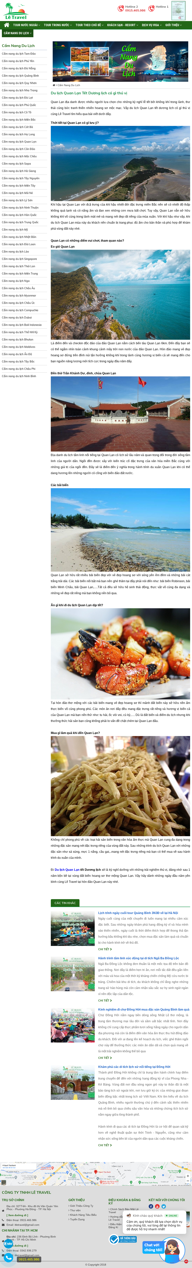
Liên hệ (40, 33)
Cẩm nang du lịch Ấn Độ (17, 354)
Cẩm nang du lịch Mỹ (15, 229)
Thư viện (75, 1210)
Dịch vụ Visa (151, 25)
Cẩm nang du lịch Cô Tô (16, 112)
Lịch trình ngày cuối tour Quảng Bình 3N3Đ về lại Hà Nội (138, 913)
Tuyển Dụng (77, 1219)
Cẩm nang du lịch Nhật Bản (19, 237)
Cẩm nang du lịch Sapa (16, 163)
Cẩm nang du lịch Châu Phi (18, 369)
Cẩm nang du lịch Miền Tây (18, 185)
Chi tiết (104, 949)
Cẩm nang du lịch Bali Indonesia (22, 325)
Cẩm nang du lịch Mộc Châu (19, 156)
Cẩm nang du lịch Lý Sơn (17, 200)
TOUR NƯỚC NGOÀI (25, 25)
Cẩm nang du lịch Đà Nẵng (19, 68)
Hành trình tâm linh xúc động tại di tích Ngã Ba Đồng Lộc (138, 958)
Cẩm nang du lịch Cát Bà (17, 127)
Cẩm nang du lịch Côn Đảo (18, 149)
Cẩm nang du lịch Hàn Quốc (19, 215)
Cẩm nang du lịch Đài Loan (18, 244)
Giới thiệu (172, 25)
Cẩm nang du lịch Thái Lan (18, 266)
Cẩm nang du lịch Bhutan (17, 339)
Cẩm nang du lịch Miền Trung (20, 273)
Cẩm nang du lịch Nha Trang (20, 90)
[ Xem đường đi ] (17, 1215)
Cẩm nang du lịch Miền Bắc (19, 119)
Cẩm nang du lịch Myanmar (19, 295)
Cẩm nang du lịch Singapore (19, 259)
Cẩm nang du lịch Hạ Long (18, 134)
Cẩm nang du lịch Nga (16, 281)
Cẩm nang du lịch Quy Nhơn (19, 83)
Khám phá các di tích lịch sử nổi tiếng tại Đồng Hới (134, 1066)
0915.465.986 (135, 10)
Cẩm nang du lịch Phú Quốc (19, 105)
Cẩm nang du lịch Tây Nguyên (20, 178)
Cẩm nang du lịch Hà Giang (19, 171)
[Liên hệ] (8, 1259)
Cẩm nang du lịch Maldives (18, 347)
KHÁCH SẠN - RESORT (121, 25)
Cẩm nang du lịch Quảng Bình (20, 75)
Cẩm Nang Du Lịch (17, 33)
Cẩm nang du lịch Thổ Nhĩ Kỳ (20, 332)
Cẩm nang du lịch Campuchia (20, 310)
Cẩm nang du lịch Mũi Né (17, 193)
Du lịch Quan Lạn (67, 869)
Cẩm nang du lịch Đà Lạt (17, 97)
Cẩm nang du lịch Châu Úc (18, 303)
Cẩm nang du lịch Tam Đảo (19, 53)
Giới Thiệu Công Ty (81, 1205)
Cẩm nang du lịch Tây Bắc (18, 361)
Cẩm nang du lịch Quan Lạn (19, 141)
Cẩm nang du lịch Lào (15, 251)
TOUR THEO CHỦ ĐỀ (89, 25)
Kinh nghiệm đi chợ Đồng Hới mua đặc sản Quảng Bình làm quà (143, 1009)
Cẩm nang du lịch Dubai (17, 317)
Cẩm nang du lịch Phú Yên (18, 61)
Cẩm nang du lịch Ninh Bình (19, 376)
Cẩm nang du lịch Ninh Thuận (20, 207)
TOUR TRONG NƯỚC (57, 25)
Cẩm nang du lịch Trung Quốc (20, 222)
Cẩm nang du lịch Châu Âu (18, 288)
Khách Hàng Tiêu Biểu (83, 1214)
